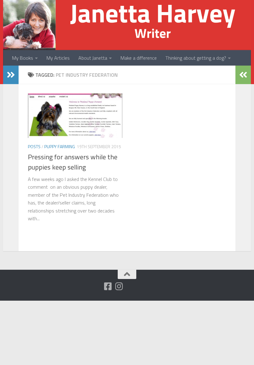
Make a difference (138, 58)
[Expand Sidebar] (11, 75)
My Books (22, 58)
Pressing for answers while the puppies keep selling (72, 162)
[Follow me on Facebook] (107, 286)
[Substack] (96, 287)
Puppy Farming (59, 146)
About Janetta (92, 58)
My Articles (58, 58)
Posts (34, 146)
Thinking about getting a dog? (195, 58)
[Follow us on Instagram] (119, 286)
